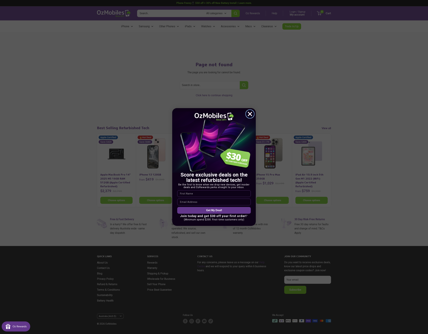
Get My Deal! (214, 210)
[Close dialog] (250, 114)
